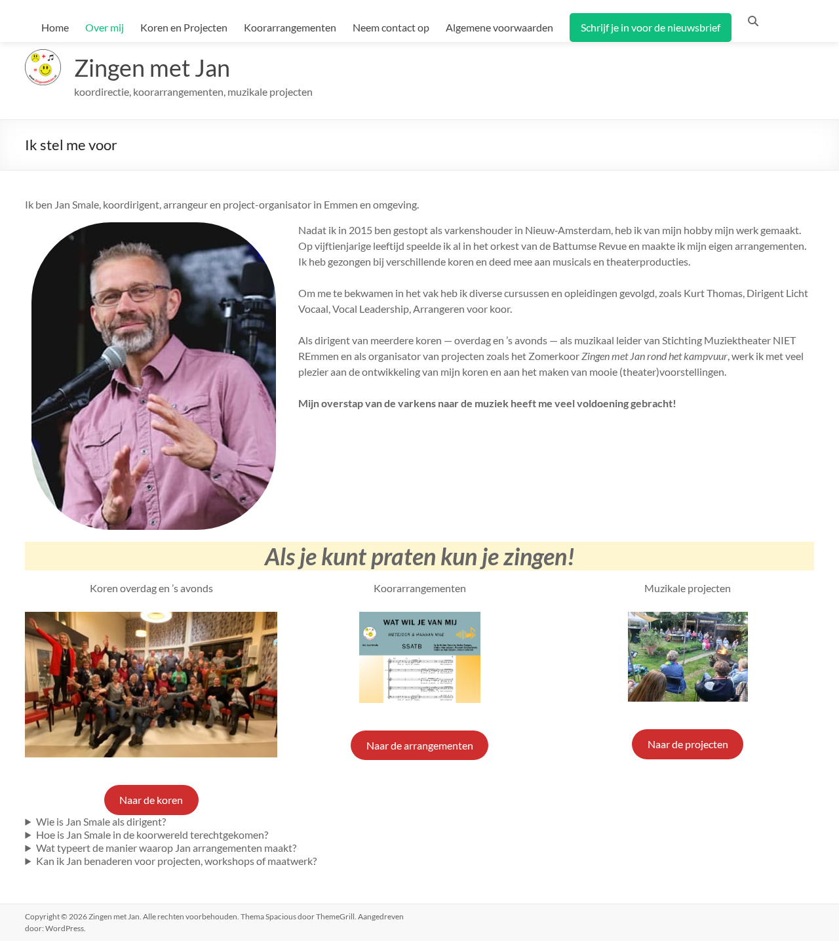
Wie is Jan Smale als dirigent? (101, 821)
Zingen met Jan (152, 67)
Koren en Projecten (183, 27)
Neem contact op (391, 27)
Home (55, 27)
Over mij (104, 27)
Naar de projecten (688, 744)
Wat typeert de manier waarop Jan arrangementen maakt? (166, 847)
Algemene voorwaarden (499, 27)
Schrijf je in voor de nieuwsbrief (650, 27)
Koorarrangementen (290, 27)
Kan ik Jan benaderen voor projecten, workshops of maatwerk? (176, 860)
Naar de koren (151, 799)
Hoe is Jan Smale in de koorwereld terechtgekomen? (152, 834)
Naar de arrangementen (419, 745)
